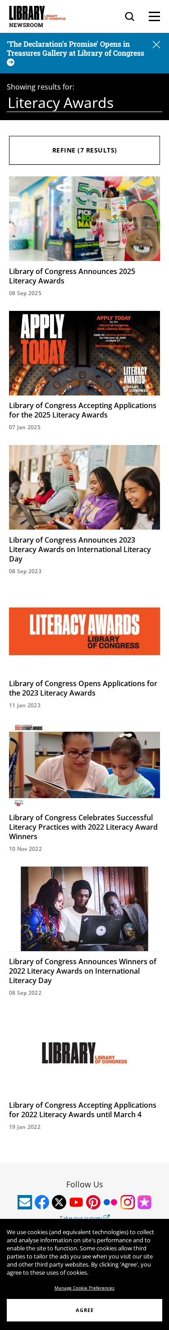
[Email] (25, 1202)
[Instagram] (127, 1202)
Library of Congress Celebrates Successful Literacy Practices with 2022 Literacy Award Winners (83, 827)
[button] (156, 45)
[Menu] (154, 16)
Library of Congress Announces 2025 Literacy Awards (72, 276)
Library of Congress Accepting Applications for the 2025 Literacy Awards (82, 410)
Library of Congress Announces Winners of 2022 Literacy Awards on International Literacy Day (82, 971)
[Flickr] (110, 1202)
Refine (84, 150)
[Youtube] (76, 1202)
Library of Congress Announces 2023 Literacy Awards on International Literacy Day (80, 549)
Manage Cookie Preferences (84, 1288)
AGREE (85, 1310)
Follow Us (84, 1184)
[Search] (129, 16)
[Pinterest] (93, 1202)
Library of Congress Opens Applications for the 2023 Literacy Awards (83, 688)
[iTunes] (144, 1202)
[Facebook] (42, 1202)
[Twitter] (59, 1202)
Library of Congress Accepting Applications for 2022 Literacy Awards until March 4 (82, 1109)
